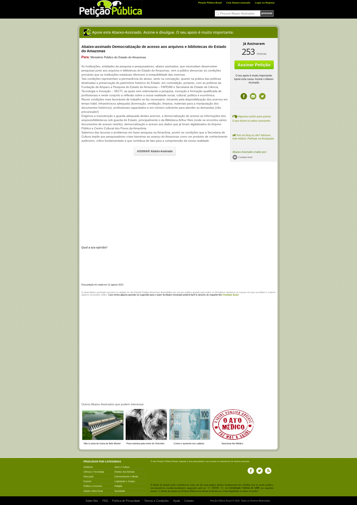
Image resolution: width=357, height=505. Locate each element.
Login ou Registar (265, 2)
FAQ (105, 500)
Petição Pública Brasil (210, 2)
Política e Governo (92, 486)
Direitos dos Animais (124, 472)
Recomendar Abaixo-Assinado (253, 96)
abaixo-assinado (97, 292)
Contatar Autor (245, 157)
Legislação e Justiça (124, 481)
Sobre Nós (92, 500)
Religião (118, 486)
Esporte (87, 481)
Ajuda (176, 500)
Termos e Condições (156, 500)
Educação (88, 476)
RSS (268, 470)
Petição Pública (164, 461)
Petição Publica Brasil (145, 292)
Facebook (243, 96)
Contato (189, 500)
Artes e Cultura (122, 467)
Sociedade (119, 491)
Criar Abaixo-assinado (238, 2)
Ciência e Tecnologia (93, 472)
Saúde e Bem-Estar (93, 491)
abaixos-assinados (90, 294)
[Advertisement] (116, 203)
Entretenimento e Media (126, 476)
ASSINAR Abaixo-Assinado (155, 151)
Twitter (262, 96)
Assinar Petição (254, 64)
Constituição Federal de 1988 (243, 488)
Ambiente (88, 467)
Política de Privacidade (126, 500)
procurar (266, 13)
